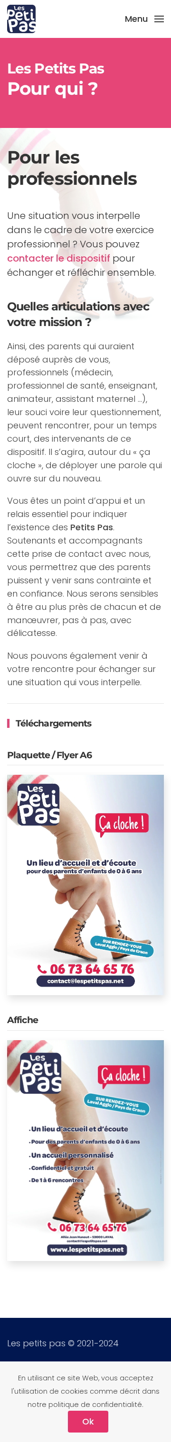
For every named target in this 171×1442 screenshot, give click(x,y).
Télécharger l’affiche (85, 1163)
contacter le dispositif (58, 258)
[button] (144, 19)
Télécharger (85, 897)
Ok (88, 1421)
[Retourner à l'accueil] (21, 19)
